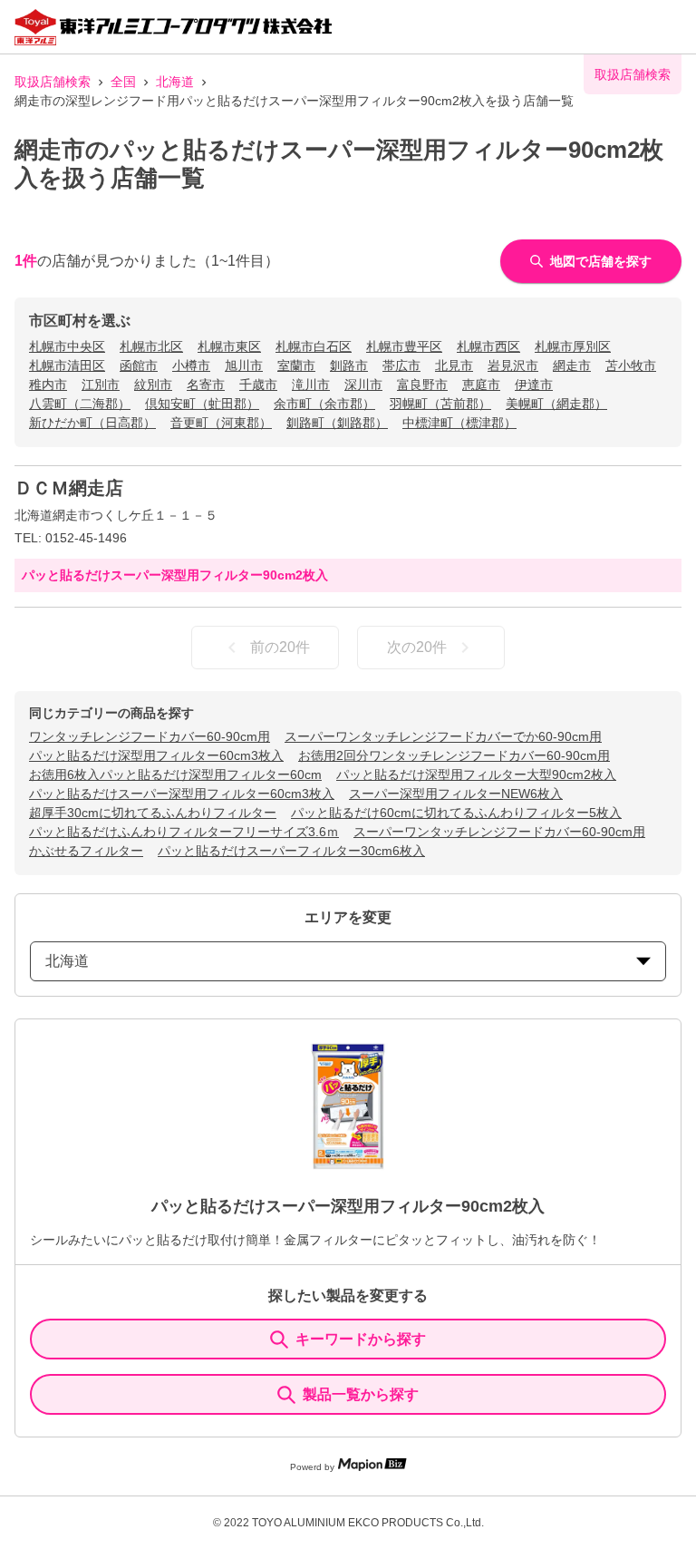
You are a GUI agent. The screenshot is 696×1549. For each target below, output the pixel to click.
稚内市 (48, 384)
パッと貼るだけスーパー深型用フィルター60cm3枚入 (181, 793)
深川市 (363, 384)
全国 (123, 81)
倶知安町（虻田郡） (202, 403)
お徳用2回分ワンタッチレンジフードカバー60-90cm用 (454, 755)
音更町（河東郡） (221, 422)
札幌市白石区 (314, 346)
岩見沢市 (513, 365)
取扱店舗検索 (52, 81)
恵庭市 (481, 384)
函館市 (139, 365)
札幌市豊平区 (404, 346)
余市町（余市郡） (324, 403)
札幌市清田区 (67, 365)
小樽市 (191, 365)
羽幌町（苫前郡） (440, 403)
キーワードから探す (360, 1339)
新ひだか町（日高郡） (92, 422)
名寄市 (206, 384)
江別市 (101, 384)
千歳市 (258, 384)
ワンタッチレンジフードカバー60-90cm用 (149, 736)
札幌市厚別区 (573, 346)
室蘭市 (296, 365)
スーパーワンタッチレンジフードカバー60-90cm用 (499, 831)
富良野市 (422, 384)
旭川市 (244, 365)
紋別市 (153, 384)
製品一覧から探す (361, 1394)
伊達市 (534, 384)
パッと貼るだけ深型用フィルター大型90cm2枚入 (476, 774)
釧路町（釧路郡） (337, 422)
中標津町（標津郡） (459, 422)
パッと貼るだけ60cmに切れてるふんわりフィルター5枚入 (456, 812)
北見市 (454, 365)
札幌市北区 (151, 346)
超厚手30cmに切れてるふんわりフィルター (152, 812)
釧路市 (349, 365)
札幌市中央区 (67, 346)
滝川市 (311, 384)
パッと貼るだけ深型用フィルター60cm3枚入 (156, 755)
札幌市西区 (488, 346)
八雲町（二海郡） (79, 403)
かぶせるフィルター (86, 850)
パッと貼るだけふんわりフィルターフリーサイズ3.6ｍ (184, 831)
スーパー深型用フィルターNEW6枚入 (456, 793)
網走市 (572, 365)
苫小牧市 (630, 365)
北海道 (175, 81)
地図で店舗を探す (601, 261)
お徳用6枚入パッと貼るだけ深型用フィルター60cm (175, 774)
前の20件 (280, 647)
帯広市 (401, 365)
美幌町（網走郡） (556, 403)
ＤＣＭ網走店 (68, 488)
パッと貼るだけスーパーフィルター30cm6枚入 (291, 850)
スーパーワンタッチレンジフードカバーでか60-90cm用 (443, 736)
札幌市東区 (229, 346)
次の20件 (417, 647)
